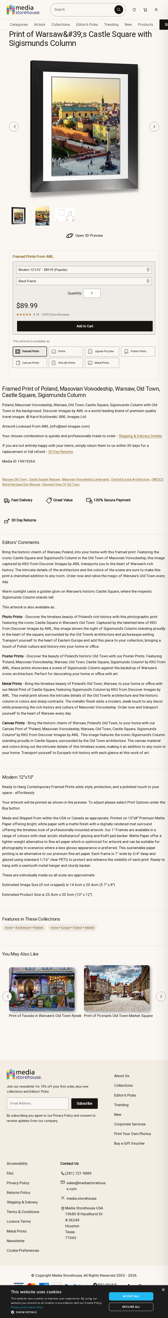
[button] (58, 1312)
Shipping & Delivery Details (140, 436)
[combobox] (83, 10)
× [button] (163, 1290)
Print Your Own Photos (132, 1134)
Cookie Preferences (23, 1250)
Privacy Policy (18, 1183)
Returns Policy (18, 1192)
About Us (121, 1076)
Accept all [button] (131, 1296)
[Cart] (145, 10)
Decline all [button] (131, 1307)
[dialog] (84, 1301)
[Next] (154, 126)
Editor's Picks (87, 24)
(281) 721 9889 (78, 1173)
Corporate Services (130, 1124)
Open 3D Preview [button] (88, 235)
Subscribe (84, 1103)
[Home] (27, 9)
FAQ (10, 1173)
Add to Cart (85, 326)
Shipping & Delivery (22, 1202)
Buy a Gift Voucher (129, 1143)
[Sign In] (156, 10)
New (128, 24)
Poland (77, 927)
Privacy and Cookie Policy (27, 1307)
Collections (60, 24)
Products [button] (145, 24)
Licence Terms (19, 1221)
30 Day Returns (60, 451)
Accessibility (17, 1163)
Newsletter (16, 1241)
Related (38, 927)
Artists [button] (39, 24)
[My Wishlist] (134, 10)
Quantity (74, 293)
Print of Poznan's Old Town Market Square (118, 1015)
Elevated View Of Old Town (61, 484)
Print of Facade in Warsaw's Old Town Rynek (45, 1015)
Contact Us (69, 1163)
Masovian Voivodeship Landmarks (85, 479)
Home (8, 927)
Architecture (23, 927)
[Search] (118, 9)
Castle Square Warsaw (44, 479)
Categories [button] (19, 24)
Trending (111, 24)
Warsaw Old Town (14, 479)
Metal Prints (16, 1231)
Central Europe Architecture (130, 479)
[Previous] (14, 126)
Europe (65, 927)
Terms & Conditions (23, 1212)
